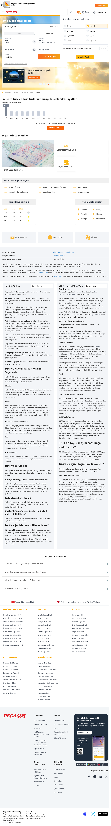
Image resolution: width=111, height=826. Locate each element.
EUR (102, 49)
